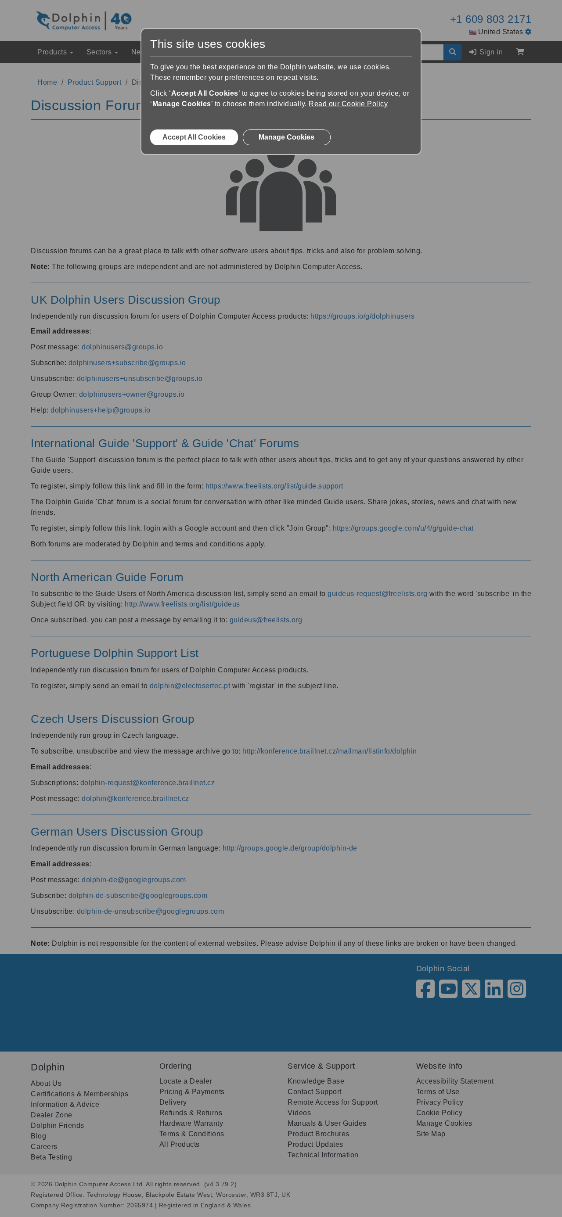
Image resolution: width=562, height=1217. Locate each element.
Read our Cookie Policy (348, 104)
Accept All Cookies (194, 137)
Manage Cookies (286, 137)
